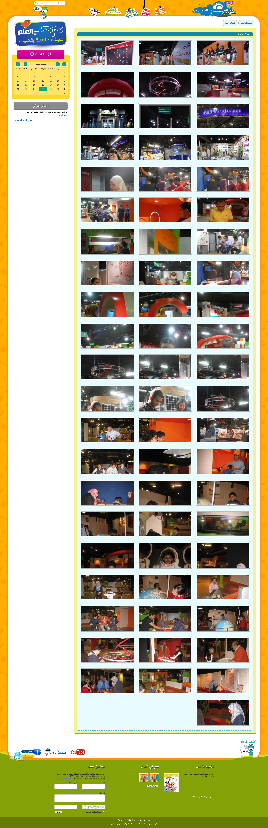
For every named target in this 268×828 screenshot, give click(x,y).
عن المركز (153, 824)
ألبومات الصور (230, 23)
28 (26, 89)
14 (26, 81)
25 (51, 89)
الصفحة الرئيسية (246, 23)
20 (34, 85)
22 (18, 85)
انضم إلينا (141, 824)
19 (43, 85)
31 (58, 93)
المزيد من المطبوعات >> (203, 796)
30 (64, 93)
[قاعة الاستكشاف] (223, 53)
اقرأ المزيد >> (61, 115)
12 (43, 81)
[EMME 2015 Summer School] (154, 778)
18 (51, 85)
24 (58, 89)
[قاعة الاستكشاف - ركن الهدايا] (107, 116)
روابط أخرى (115, 824)
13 (34, 81)
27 (34, 89)
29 (18, 89)
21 (26, 85)
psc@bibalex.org (64, 778)
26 (43, 89)
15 (18, 81)
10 (58, 81)
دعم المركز (128, 824)
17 (58, 85)
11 (51, 81)
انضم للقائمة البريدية (94, 812)
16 (64, 85)
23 (64, 89)
